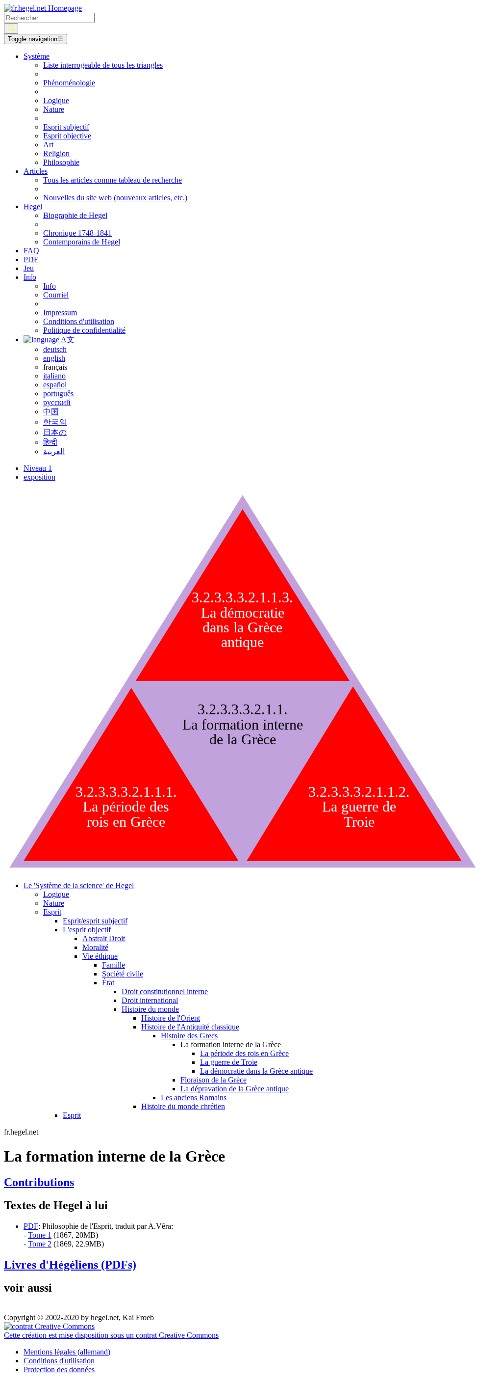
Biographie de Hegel (75, 215)
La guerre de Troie (228, 1062)
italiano (54, 376)
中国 (51, 411)
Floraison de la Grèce (213, 1080)
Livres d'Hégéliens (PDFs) (70, 1264)
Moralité (95, 947)
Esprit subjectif (66, 127)
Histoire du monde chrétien (183, 1106)
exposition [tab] (39, 477)
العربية (54, 451)
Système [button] (37, 56)
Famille (113, 965)
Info (49, 286)
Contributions (39, 1182)
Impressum (60, 312)
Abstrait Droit (103, 938)
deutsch (55, 349)
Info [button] (30, 277)
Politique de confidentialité (84, 330)
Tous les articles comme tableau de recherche (112, 180)
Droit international (150, 1000)
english (54, 358)
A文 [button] (67, 339)
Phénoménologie (69, 83)
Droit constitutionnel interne (165, 991)
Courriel (56, 295)
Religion (56, 153)
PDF (31, 259)
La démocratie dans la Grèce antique (256, 1071)
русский (57, 402)
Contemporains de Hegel (81, 242)
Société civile (122, 974)
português (58, 393)
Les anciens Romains (193, 1097)
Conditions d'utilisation (78, 321)
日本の (55, 432)
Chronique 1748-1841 (77, 233)
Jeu (29, 268)
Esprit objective (67, 136)
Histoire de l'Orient (170, 1018)
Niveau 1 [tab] (38, 468)
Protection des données (59, 1369)
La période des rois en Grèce (244, 1053)
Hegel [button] (33, 206)
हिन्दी (50, 442)
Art (48, 144)
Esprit (72, 1115)
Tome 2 (39, 1244)
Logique (56, 100)
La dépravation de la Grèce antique (234, 1088)
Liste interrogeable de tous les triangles (103, 65)
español (55, 384)
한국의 (55, 422)
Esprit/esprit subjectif (95, 921)
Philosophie (61, 162)
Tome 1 (39, 1235)
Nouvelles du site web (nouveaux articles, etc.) (115, 197)
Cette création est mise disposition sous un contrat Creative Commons (111, 1335)
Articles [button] (36, 171)
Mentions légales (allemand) (67, 1352)
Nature (53, 109)
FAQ (31, 250)
